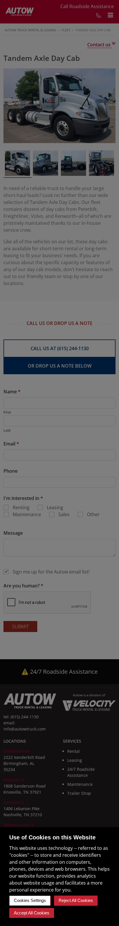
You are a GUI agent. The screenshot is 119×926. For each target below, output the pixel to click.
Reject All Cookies (76, 900)
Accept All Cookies (31, 912)
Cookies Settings (30, 900)
